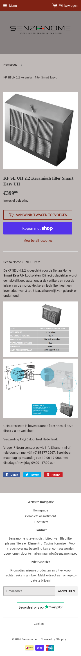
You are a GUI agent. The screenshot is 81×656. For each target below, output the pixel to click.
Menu (13, 5)
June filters (40, 522)
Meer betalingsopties (37, 240)
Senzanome (29, 639)
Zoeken (39, 623)
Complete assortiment (40, 516)
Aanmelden (66, 591)
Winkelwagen (68, 5)
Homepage (10, 64)
